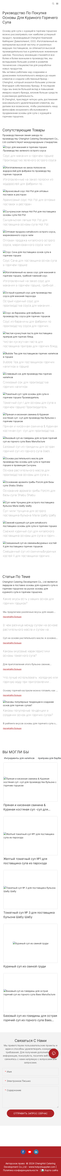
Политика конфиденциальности (21, 1170)
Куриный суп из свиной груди (24, 966)
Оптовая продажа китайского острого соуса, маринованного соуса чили (29, 242)
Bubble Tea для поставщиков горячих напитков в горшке (28, 364)
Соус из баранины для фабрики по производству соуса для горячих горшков (27, 324)
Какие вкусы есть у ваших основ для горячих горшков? (28, 601)
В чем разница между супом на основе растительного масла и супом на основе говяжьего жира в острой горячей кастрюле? (30, 627)
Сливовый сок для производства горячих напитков (25, 384)
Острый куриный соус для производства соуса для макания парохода (26, 303)
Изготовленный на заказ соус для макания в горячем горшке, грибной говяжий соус (28, 283)
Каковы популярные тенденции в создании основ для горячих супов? (28, 713)
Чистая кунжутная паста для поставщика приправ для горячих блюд (30, 344)
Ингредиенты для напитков (19, 758)
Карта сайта (51, 1170)
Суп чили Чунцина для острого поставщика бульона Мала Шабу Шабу (29, 513)
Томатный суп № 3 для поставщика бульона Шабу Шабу (29, 915)
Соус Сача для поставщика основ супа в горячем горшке (30, 263)
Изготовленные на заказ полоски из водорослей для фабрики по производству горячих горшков (28, 182)
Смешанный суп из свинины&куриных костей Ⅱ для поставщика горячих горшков (29, 554)
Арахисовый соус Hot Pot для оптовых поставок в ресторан (29, 202)
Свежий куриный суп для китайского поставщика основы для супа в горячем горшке (30, 533)
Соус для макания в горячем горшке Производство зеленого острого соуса (29, 158)
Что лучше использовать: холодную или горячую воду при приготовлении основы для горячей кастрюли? (30, 680)
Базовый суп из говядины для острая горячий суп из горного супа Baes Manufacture (29, 449)
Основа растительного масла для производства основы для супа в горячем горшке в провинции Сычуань (29, 473)
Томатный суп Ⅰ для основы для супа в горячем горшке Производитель (29, 405)
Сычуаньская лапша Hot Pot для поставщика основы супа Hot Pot (25, 222)
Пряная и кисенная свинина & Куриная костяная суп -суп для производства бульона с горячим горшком (30, 429)
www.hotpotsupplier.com (42, 1166)
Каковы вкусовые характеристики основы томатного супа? (26, 653)
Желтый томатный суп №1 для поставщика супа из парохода (25, 861)
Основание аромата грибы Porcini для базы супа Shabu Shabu (29, 493)
